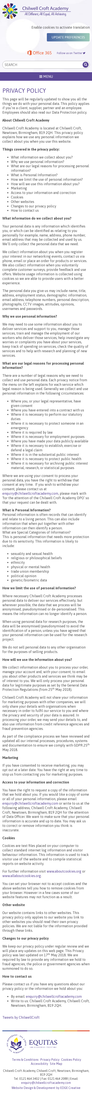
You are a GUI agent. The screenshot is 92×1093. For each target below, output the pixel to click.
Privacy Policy (49, 1059)
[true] (86, 65)
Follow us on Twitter (70, 53)
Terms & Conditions (25, 1059)
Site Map (56, 1063)
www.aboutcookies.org (64, 871)
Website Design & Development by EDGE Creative (46, 1088)
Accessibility (39, 1063)
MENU (47, 76)
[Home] (46, 11)
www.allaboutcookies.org (21, 876)
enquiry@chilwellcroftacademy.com (30, 493)
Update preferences (68, 37)
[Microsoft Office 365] (39, 53)
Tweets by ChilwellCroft (21, 1017)
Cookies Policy (71, 1059)
